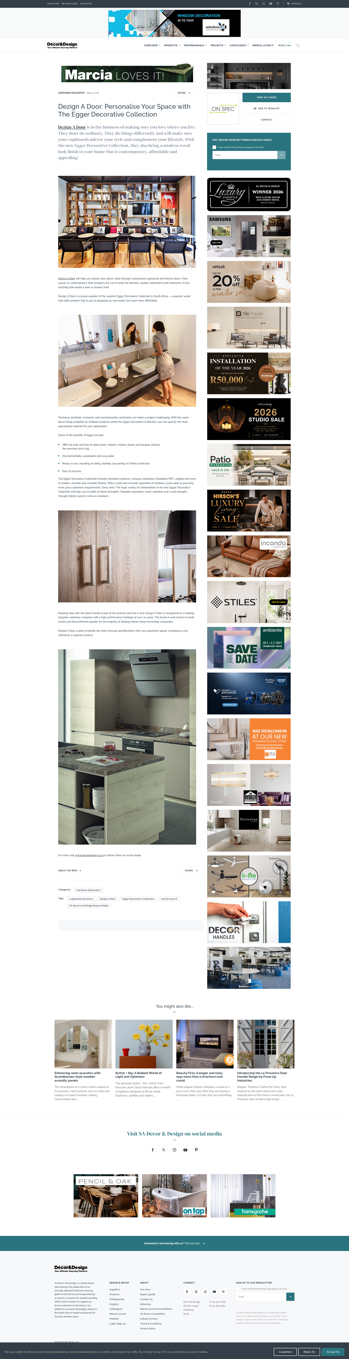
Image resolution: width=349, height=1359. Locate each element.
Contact (266, 120)
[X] (257, 4)
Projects (217, 45)
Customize (285, 1351)
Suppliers (151, 45)
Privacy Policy (147, 1328)
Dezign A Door (72, 127)
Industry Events (148, 1318)
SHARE (184, 93)
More (282, 45)
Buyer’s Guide (70, 4)
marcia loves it (169, 899)
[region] (174, 1350)
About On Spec (68, 870)
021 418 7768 (219, 1301)
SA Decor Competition (152, 1313)
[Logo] (62, 45)
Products (170, 45)
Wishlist (296, 4)
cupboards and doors (81, 899)
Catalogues (238, 45)
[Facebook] (250, 4)
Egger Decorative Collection (138, 899)
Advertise (86, 4)
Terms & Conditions (151, 1323)
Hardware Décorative (71, 93)
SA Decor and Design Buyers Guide (88, 905)
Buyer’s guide (147, 1294)
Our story (53, 4)
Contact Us (146, 1299)
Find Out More (266, 97)
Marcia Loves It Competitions (156, 1309)
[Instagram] (264, 4)
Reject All (309, 1351)
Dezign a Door (66, 278)
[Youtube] (271, 4)
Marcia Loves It (263, 45)
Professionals (194, 45)
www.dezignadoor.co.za (89, 855)
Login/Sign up (117, 1323)
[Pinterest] (279, 4)
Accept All (333, 1351)
